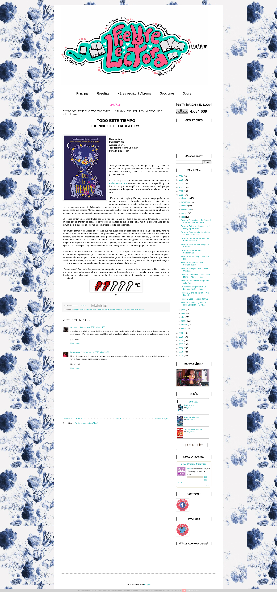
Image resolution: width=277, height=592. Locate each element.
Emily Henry (190, 432)
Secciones (167, 93)
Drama (82, 309)
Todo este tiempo (137, 309)
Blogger (147, 584)
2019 (181, 337)
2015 (181, 352)
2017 (181, 344)
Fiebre (189, 468)
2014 (181, 356)
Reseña (126, 309)
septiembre (186, 209)
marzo (184, 321)
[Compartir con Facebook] (102, 305)
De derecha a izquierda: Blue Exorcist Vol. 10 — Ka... (193, 288)
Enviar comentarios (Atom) (86, 423)
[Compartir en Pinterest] (105, 305)
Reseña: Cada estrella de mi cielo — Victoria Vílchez (195, 233)
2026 (181, 176)
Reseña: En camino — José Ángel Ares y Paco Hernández (196, 221)
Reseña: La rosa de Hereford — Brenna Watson (195, 239)
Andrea (74, 327)
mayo (183, 313)
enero (184, 328)
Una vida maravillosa (193, 429)
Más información (193, 590)
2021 (181, 195)
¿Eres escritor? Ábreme (134, 93)
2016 (181, 348)
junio (183, 310)
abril (183, 317)
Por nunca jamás (191, 417)
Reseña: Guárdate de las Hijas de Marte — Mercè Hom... (195, 276)
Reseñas (103, 93)
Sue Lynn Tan (191, 420)
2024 (181, 184)
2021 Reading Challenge (193, 463)
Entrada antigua (161, 418)
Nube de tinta (102, 309)
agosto (184, 213)
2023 (181, 187)
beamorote (75, 352)
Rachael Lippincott (115, 309)
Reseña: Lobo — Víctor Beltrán (194, 299)
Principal (82, 93)
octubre (184, 206)
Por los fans (189, 405)
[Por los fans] (181, 411)
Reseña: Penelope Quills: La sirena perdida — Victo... (193, 304)
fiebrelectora (91, 309)
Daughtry (75, 309)
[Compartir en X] (99, 305)
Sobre (187, 93)
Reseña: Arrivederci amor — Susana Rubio (193, 263)
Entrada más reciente (72, 418)
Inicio (118, 418)
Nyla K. (188, 408)
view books (206, 486)
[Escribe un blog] (96, 305)
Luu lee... (193, 401)
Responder (75, 343)
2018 (181, 340)
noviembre (186, 202)
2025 (181, 180)
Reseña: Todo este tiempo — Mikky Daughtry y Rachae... (196, 227)
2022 (181, 191)
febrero (184, 324)
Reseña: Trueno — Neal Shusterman (191, 251)
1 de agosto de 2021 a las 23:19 (95, 352)
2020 (181, 333)
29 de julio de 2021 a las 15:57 (92, 327)
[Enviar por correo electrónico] (93, 305)
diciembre (185, 198)
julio (183, 217)
